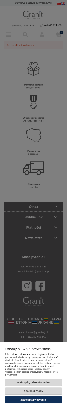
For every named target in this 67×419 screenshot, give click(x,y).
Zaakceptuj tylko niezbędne (33, 382)
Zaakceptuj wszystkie (33, 399)
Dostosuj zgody (33, 391)
